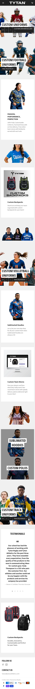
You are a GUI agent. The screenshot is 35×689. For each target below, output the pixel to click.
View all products (8, 69)
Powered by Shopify (15, 680)
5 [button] (22, 591)
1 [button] (12, 591)
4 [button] (20, 591)
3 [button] (17, 591)
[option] (17, 21)
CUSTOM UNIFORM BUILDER (23, 30)
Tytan (7, 680)
